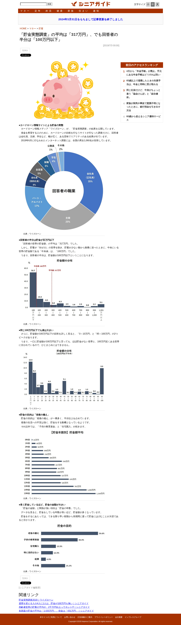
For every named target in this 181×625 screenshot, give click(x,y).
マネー (25, 11)
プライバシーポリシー (103, 617)
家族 (71, 11)
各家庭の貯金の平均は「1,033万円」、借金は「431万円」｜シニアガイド (56, 611)
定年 (38, 11)
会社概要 (118, 617)
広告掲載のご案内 (84, 617)
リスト (25, 50)
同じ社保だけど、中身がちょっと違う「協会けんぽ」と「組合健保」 (143, 93)
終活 (49, 11)
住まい (84, 11)
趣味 (96, 11)
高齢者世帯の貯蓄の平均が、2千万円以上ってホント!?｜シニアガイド (54, 607)
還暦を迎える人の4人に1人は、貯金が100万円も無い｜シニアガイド (54, 603)
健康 (60, 11)
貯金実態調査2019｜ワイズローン (36, 600)
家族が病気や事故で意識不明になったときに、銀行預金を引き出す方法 (143, 107)
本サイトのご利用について (51, 617)
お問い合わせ (69, 617)
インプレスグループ (133, 617)
